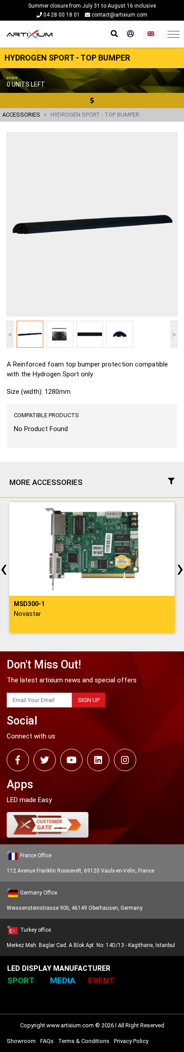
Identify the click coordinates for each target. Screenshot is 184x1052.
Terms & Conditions (83, 1041)
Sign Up (89, 700)
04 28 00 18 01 (61, 15)
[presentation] (4, 568)
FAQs (47, 1041)
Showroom (21, 1041)
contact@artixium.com (118, 15)
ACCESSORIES (21, 114)
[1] (151, 34)
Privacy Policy (131, 1041)
